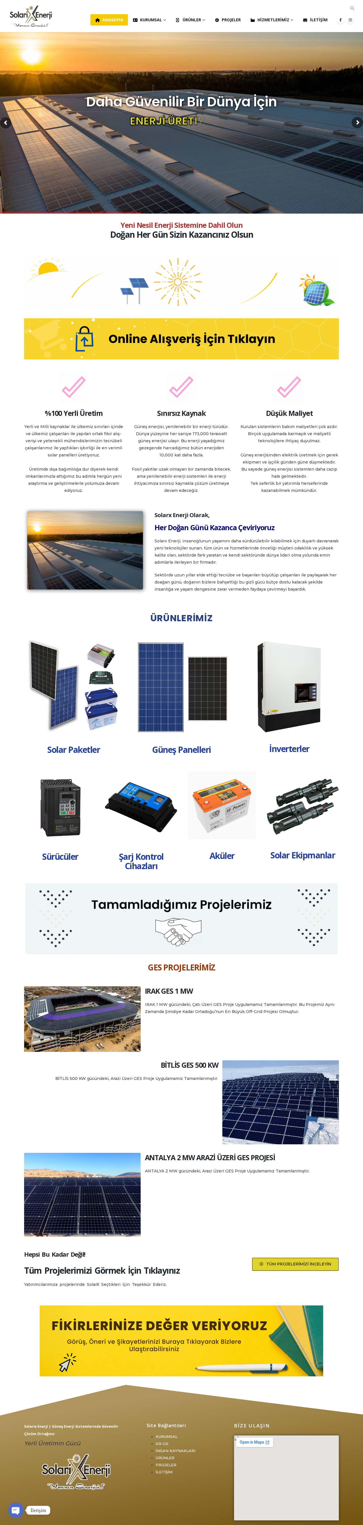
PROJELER (166, 1465)
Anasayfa (112, 19)
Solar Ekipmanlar (303, 855)
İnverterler (289, 749)
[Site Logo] (31, 16)
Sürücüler (60, 856)
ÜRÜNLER (165, 1458)
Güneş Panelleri (181, 749)
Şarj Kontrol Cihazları (141, 861)
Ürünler (192, 19)
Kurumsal (151, 19)
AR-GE (162, 1443)
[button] (352, 8)
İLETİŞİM (164, 1472)
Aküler (222, 856)
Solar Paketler (73, 749)
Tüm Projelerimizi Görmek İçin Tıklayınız (102, 1270)
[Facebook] (341, 20)
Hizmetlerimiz (273, 19)
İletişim (319, 19)
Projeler (231, 19)
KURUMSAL (167, 1436)
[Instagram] (350, 20)
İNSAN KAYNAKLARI (175, 1450)
